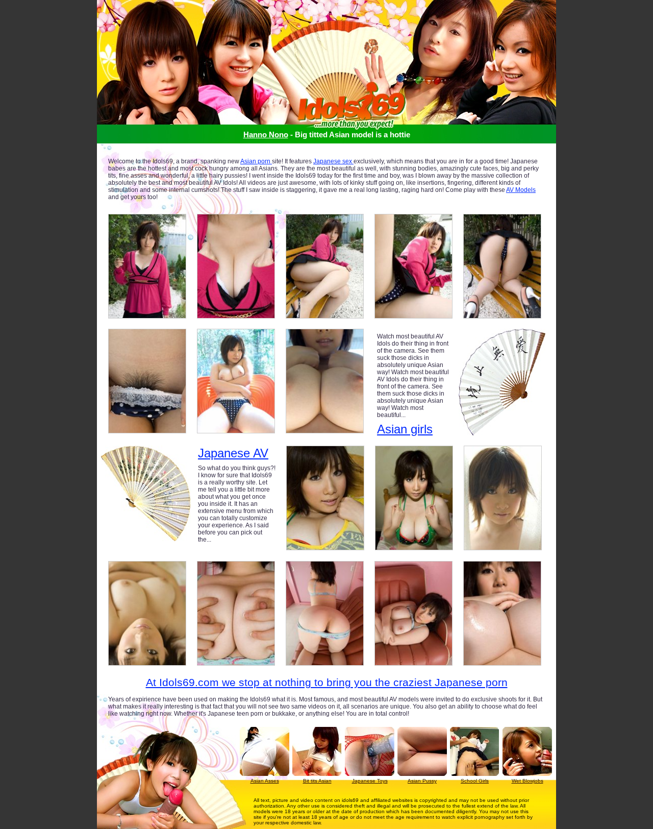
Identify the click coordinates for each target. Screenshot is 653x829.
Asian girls (405, 429)
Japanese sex (333, 161)
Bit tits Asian (317, 781)
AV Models (521, 189)
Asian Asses (264, 781)
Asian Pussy (422, 781)
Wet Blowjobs (527, 781)
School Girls (475, 781)
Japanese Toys (370, 781)
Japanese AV (233, 453)
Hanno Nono (265, 134)
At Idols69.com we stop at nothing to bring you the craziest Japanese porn (327, 682)
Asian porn (256, 161)
